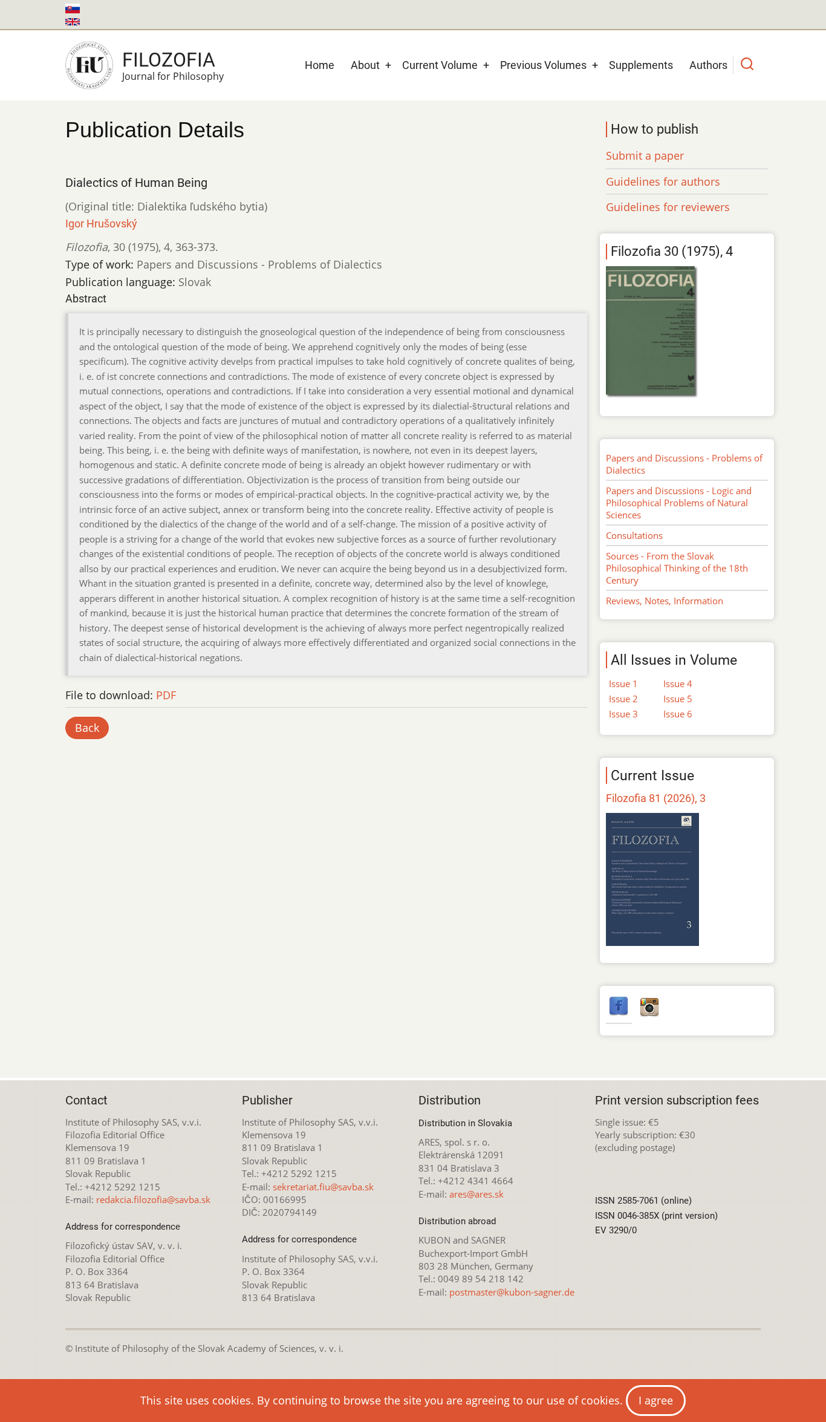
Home (319, 65)
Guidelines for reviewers (668, 207)
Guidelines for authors (663, 181)
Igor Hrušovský (101, 223)
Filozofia (168, 59)
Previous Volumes (543, 65)
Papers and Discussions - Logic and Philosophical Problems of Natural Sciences (679, 502)
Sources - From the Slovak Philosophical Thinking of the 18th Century (677, 568)
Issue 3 (623, 714)
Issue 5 (677, 699)
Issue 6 (677, 714)
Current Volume (440, 65)
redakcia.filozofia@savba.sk (153, 1199)
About (365, 65)
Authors (708, 65)
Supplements (641, 65)
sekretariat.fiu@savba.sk (323, 1187)
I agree (656, 1400)
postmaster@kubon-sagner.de (511, 1292)
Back (87, 727)
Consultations (634, 535)
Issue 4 (677, 683)
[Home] (89, 65)
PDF (166, 695)
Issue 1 (623, 683)
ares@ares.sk (476, 1194)
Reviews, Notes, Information (664, 601)
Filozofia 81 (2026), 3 (656, 798)
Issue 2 (623, 699)
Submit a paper (645, 155)
